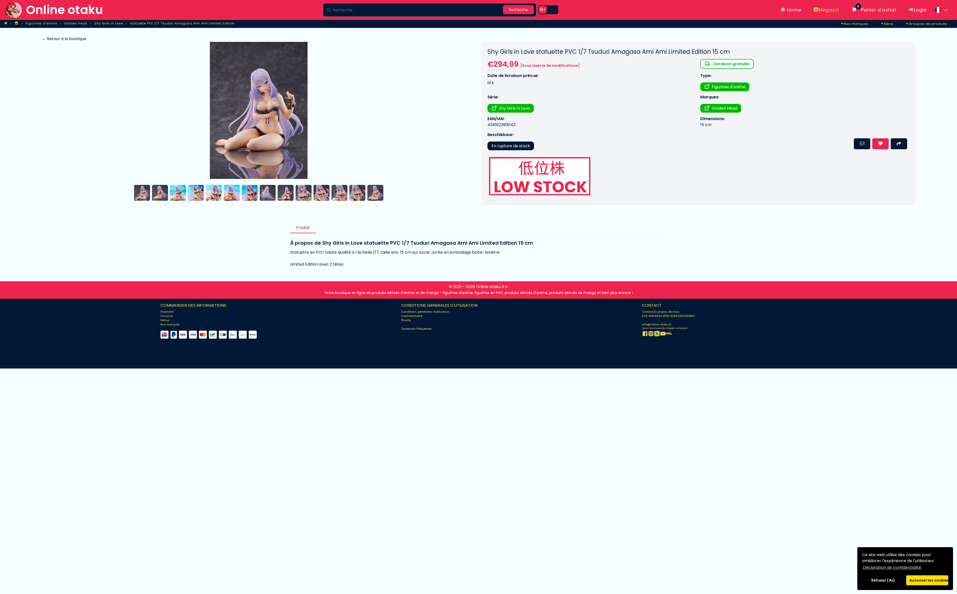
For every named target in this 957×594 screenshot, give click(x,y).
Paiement (167, 312)
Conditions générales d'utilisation (425, 312)
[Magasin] (16, 23)
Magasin (829, 10)
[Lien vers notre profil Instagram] (651, 334)
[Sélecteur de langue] (941, 10)
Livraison (166, 316)
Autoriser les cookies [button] (928, 580)
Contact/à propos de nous (660, 312)
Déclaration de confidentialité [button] (892, 567)
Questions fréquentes (416, 329)
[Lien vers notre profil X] (657, 334)
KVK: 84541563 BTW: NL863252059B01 (668, 316)
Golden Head (724, 108)
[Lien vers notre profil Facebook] (645, 334)
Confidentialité (411, 316)
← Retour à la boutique (64, 39)
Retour (164, 320)
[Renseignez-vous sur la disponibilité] (862, 143)
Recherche (518, 9)
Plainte (406, 320)
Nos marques (170, 324)
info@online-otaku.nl (656, 324)
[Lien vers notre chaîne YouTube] (663, 334)
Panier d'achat (876, 9)
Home (793, 10)
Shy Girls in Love (514, 108)
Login (920, 10)
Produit (303, 227)
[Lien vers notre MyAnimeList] (669, 334)
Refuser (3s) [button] (883, 580)
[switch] (548, 9)
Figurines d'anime (728, 87)
